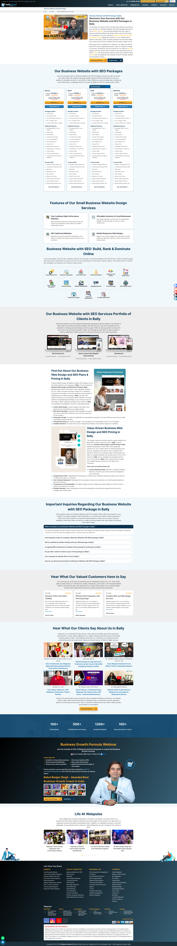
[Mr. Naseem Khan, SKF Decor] (88, 678)
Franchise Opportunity (149, 1)
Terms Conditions (117, 899)
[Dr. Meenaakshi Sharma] (119, 678)
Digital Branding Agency (96, 880)
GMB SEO (69, 876)
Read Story (67, 799)
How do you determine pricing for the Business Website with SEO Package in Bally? (75, 561)
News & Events (116, 884)
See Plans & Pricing (96, 60)
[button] (82, 855)
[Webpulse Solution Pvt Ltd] (9, 5)
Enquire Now (113, 60)
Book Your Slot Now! (51, 799)
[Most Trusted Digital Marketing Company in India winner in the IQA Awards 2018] (81, 786)
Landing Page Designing (51, 886)
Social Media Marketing (73, 878)
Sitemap (114, 901)
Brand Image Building (95, 878)
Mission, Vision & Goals (119, 874)
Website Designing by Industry (52, 882)
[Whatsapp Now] (2, 938)
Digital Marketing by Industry (75, 897)
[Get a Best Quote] (2, 942)
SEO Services (70, 874)
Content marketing (72, 893)
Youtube (59, 922)
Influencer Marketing (95, 891)
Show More (48, 611)
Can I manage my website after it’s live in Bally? (62, 556)
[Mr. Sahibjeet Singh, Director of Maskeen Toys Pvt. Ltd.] (119, 650)
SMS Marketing (71, 888)
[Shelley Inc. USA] (58, 678)
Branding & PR (135, 5)
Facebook (46, 922)
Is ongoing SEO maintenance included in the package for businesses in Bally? (73, 547)
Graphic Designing (94, 895)
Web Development (49, 880)
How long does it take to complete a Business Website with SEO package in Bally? (74, 538)
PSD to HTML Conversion (51, 884)
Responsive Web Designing (51, 888)
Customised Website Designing (53, 874)
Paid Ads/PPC (70, 882)
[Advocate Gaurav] (88, 650)
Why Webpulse (116, 876)
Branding (114, 895)
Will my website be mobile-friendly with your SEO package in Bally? (69, 542)
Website (110, 5)
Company (154, 5)
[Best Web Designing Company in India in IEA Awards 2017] (56, 786)
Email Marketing (71, 886)
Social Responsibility (118, 888)
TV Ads (91, 888)
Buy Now (53, 102)
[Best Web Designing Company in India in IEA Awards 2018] (64, 786)
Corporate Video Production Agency (97, 885)
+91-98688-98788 (134, 1)
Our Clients (115, 878)
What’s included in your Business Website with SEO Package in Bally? (70, 527)
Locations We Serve (118, 897)
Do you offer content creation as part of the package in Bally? (67, 552)
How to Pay (115, 891)
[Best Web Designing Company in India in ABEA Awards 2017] (47, 786)
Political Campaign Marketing (75, 895)
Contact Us (115, 893)
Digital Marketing (122, 5)
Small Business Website (51, 356)
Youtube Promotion (72, 880)
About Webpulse (117, 872)
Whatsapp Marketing (73, 884)
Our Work (163, 5)
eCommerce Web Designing (52, 878)
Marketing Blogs (117, 886)
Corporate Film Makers (96, 882)
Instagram (53, 922)
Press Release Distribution (96, 876)
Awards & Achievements (119, 882)
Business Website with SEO (64, 356)
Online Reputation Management (98, 872)
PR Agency (92, 874)
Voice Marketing (71, 891)
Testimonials (115, 880)
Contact (172, 5)
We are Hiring (161, 1)
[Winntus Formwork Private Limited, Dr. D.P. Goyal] (58, 650)
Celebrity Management (96, 893)
